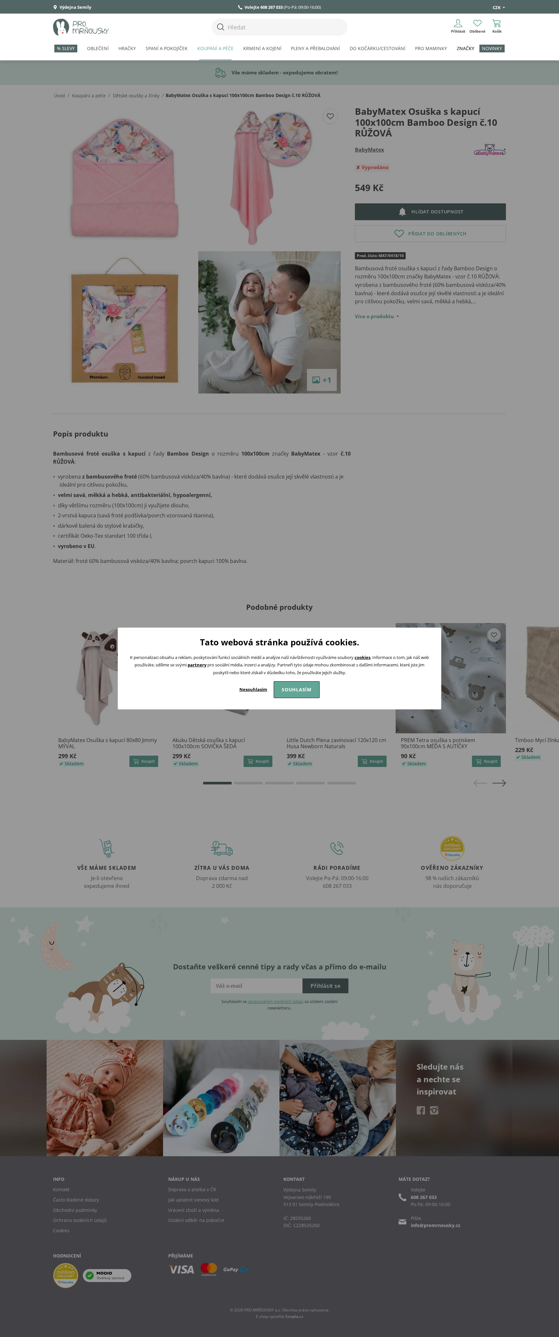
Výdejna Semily (75, 7)
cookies (362, 657)
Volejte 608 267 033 (264, 7)
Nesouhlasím (253, 689)
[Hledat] (221, 27)
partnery (197, 665)
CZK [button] (497, 7)
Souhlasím (297, 689)
